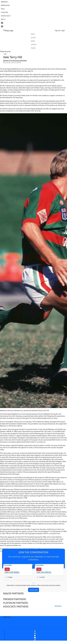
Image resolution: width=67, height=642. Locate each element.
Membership (5, 5)
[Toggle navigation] (2, 30)
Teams (33, 48)
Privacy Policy (27, 621)
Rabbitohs (4, 2)
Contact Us (52, 621)
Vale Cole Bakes (12, 572)
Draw (33, 41)
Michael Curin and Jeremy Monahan (15, 60)
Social (33, 38)
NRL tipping (37, 625)
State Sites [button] (9, 613)
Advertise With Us (24, 625)
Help (44, 621)
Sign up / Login (60, 30)
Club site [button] (8, 610)
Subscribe (34, 590)
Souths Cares (5, 16)
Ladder (33, 45)
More (3, 19)
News (33, 34)
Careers (37, 621)
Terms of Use (15, 621)
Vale (5, 54)
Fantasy (46, 625)
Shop (2, 9)
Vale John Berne (43, 572)
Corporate (4, 12)
